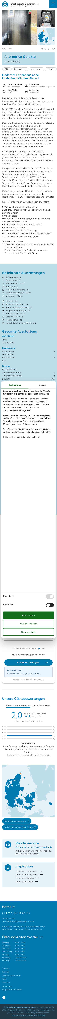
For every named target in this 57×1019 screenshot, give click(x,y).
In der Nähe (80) (12, 61)
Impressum (7, 986)
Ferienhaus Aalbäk (24, 881)
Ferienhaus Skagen (25, 878)
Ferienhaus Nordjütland (27, 874)
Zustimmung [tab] (15, 385)
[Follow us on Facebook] (4, 997)
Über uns (6, 982)
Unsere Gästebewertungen (25, 648)
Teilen (46, 49)
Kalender (51, 69)
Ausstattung (36, 69)
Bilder (7, 69)
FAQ (4, 979)
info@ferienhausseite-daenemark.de (18, 921)
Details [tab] (42, 385)
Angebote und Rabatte (12, 989)
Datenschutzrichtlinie (11, 975)
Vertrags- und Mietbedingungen (28, 679)
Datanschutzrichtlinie (30, 437)
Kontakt (5, 972)
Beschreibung (20, 69)
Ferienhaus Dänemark (26, 871)
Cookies (5, 968)
